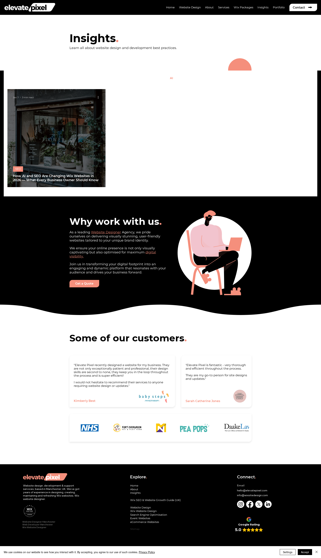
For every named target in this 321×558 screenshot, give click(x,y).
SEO (62, 78)
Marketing (128, 78)
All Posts (13, 78)
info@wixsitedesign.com (252, 495)
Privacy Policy (147, 552)
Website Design (39, 78)
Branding (106, 78)
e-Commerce (82, 78)
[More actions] (99, 97)
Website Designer (106, 232)
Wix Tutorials (152, 78)
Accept (305, 552)
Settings (287, 552)
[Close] (316, 552)
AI (171, 78)
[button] (209, 7)
